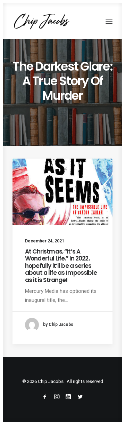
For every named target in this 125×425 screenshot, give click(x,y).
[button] (109, 21)
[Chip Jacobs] (41, 21)
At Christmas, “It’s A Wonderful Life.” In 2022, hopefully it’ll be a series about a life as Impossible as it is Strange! (61, 265)
